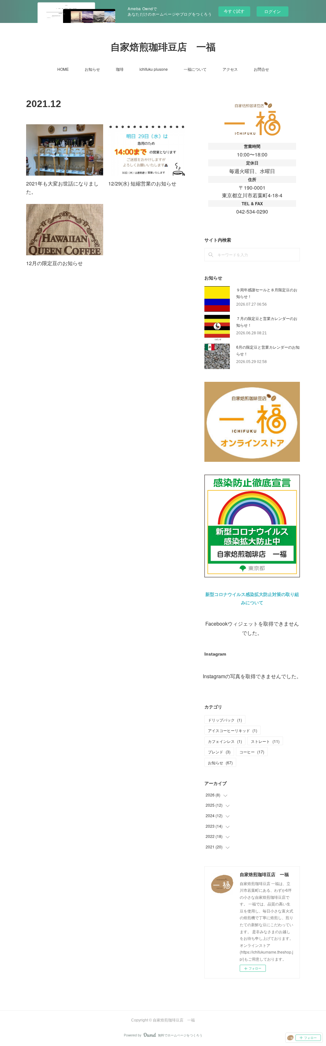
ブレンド (219, 751)
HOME (63, 69)
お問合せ (261, 69)
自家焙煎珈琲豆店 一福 (163, 47)
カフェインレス (225, 741)
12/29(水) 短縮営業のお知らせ (142, 183)
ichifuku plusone (153, 69)
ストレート (265, 741)
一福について (195, 69)
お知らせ (92, 69)
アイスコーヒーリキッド (232, 730)
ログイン (272, 11)
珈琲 (120, 69)
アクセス (230, 69)
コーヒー (251, 751)
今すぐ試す (234, 11)
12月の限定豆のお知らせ (54, 263)
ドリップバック (225, 720)
